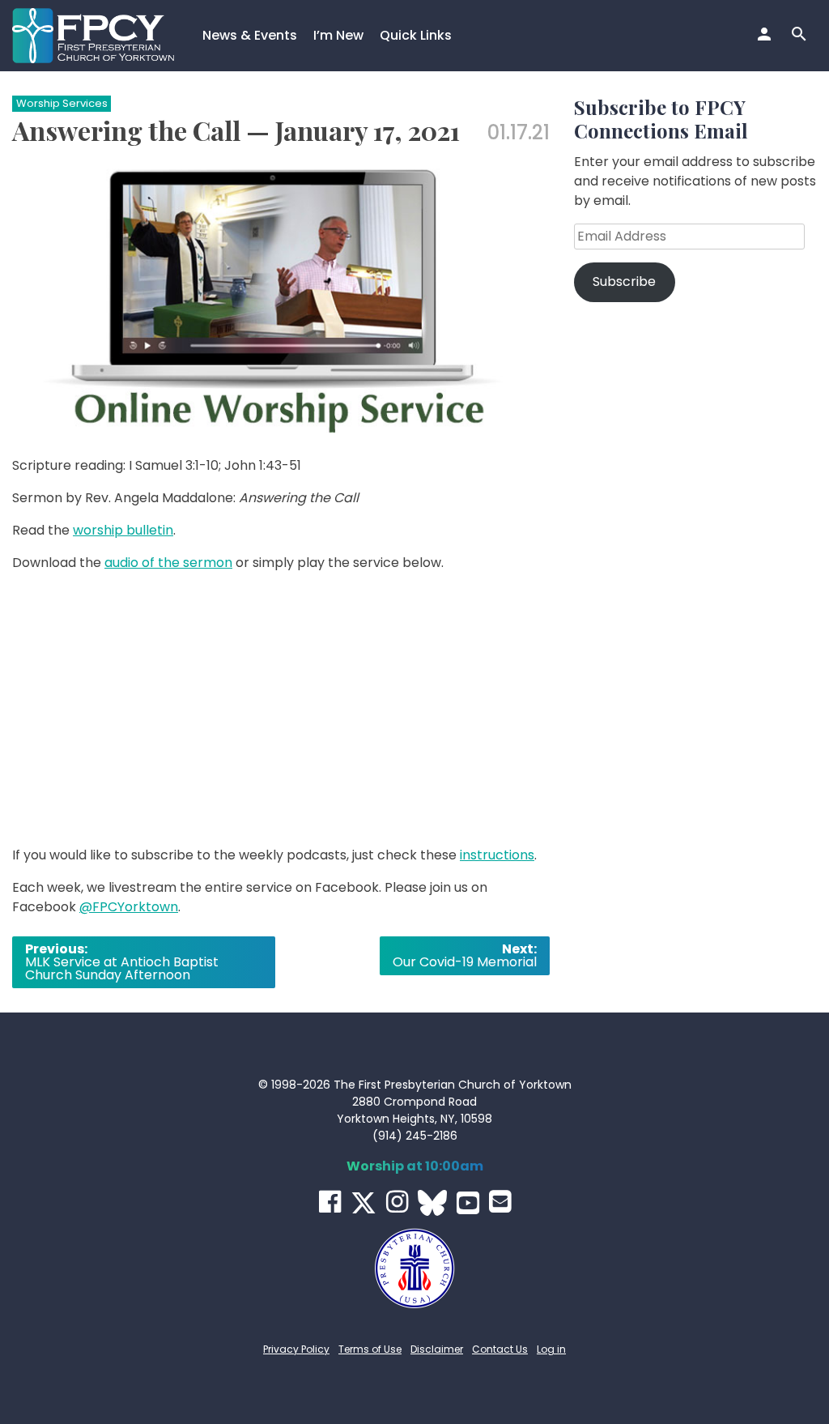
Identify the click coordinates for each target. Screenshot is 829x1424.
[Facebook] (330, 1201)
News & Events (249, 35)
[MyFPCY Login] (766, 35)
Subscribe (624, 281)
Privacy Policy (296, 1349)
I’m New (338, 35)
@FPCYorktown (128, 906)
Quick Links (416, 35)
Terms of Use (370, 1349)
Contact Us (500, 1349)
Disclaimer (436, 1349)
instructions (497, 855)
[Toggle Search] (801, 35)
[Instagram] (397, 1201)
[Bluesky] (432, 1203)
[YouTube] (468, 1203)
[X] (363, 1203)
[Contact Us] (500, 1201)
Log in (551, 1349)
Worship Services (62, 103)
